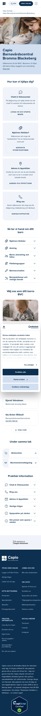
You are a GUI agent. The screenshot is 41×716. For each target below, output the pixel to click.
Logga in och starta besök (21, 113)
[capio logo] (10, 558)
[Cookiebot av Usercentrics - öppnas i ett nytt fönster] (28, 327)
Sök (14, 3)
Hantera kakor (19, 379)
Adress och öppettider (20, 183)
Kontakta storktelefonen (20, 149)
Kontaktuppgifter (20, 214)
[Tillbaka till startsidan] (4, 3)
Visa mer (6, 69)
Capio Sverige (8, 11)
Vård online (26, 3)
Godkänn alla (20, 372)
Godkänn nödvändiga (20, 387)
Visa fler (22, 430)
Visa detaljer (29, 365)
